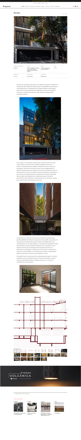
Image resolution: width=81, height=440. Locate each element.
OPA (25, 393)
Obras (56, 401)
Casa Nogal (57, 413)
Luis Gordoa (30, 76)
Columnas (16, 401)
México (23, 393)
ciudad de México (18, 393)
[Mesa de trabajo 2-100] (40, 386)
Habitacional (43, 76)
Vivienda (27, 393)
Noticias (42, 401)
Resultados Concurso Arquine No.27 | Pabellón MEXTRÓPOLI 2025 (46, 414)
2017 (55, 68)
